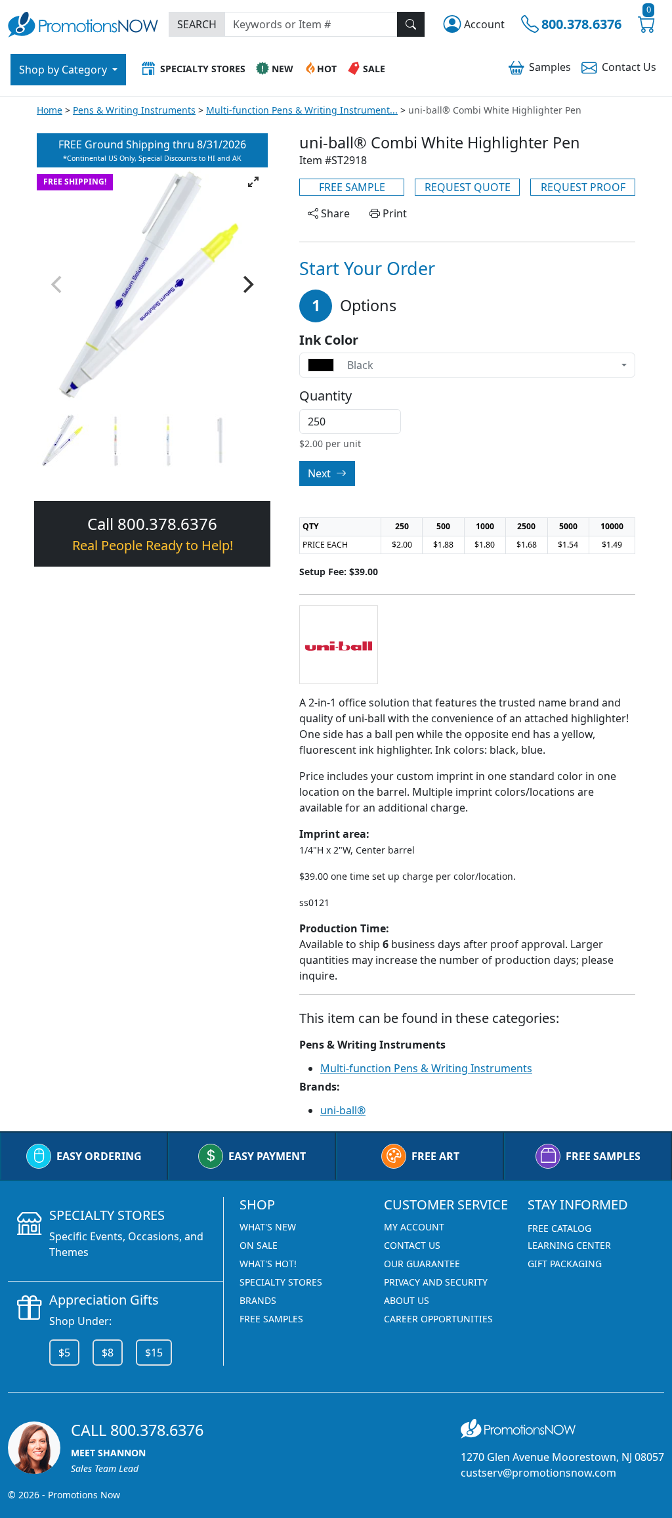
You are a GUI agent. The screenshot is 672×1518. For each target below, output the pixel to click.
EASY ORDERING (99, 1156)
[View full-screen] (253, 182)
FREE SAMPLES (603, 1156)
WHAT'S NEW (268, 1227)
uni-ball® (343, 1110)
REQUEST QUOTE (468, 187)
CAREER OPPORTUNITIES (438, 1318)
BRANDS (258, 1300)
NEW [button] (282, 68)
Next (320, 473)
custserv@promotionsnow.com (538, 1472)
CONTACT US (412, 1245)
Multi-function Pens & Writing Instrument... (302, 110)
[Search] (411, 24)
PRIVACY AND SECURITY (436, 1282)
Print (393, 213)
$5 (64, 1352)
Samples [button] (550, 67)
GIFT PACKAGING (565, 1263)
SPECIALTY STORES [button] (202, 68)
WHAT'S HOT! (268, 1263)
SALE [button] (374, 68)
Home (49, 110)
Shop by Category (64, 69)
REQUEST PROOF (583, 187)
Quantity (325, 396)
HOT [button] (327, 68)
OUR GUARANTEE (422, 1263)
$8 (108, 1352)
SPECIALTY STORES (281, 1282)
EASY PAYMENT (267, 1156)
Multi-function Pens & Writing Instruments (426, 1068)
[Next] (246, 284)
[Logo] (83, 23)
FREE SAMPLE (352, 187)
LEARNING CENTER (569, 1245)
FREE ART (435, 1156)
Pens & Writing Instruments (134, 110)
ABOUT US (406, 1300)
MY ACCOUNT (414, 1227)
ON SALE (259, 1245)
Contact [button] (629, 67)
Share (334, 213)
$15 (154, 1352)
